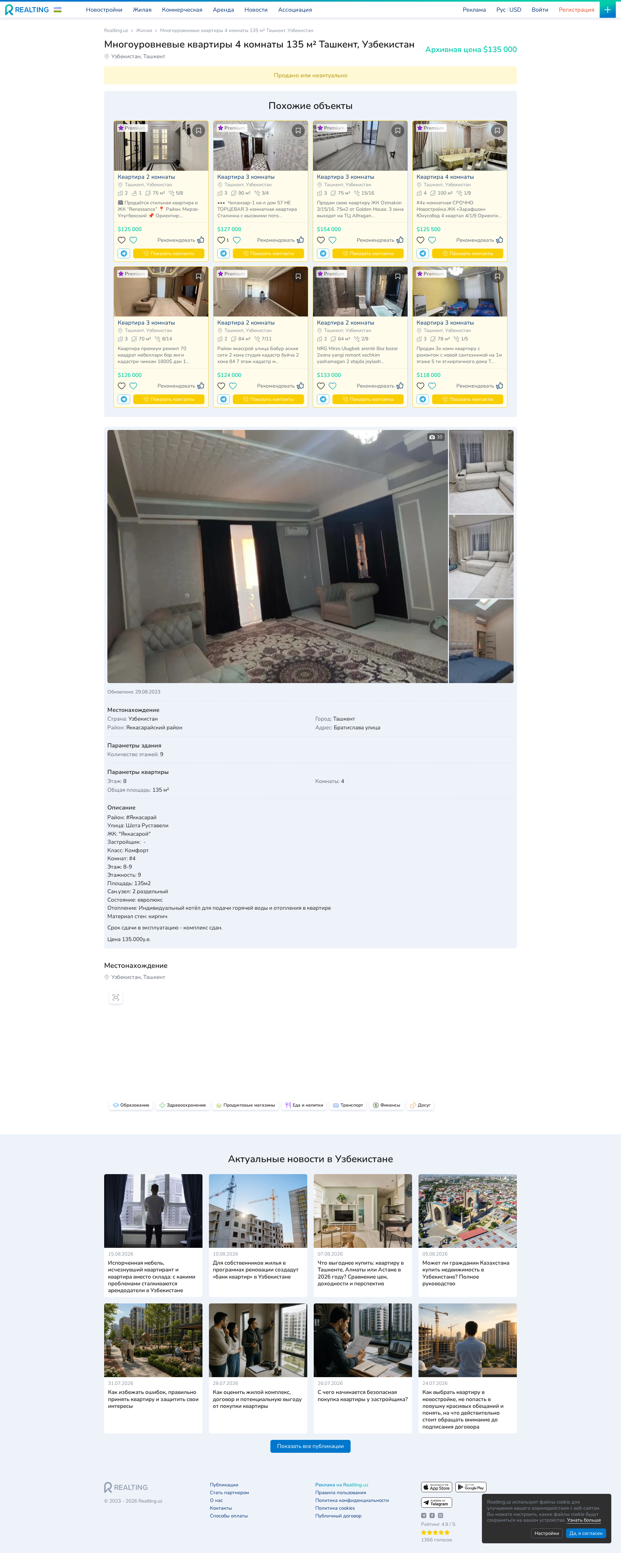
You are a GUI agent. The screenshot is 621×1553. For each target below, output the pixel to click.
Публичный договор (338, 1516)
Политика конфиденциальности (352, 1500)
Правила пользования (340, 1493)
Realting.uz (116, 30)
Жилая (144, 30)
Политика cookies (335, 1508)
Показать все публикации (310, 1446)
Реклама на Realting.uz (341, 1485)
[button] (57, 10)
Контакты (221, 1508)
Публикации (224, 1485)
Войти (540, 10)
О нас (216, 1500)
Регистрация (576, 10)
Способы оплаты (229, 1516)
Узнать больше (584, 1520)
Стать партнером (229, 1493)
